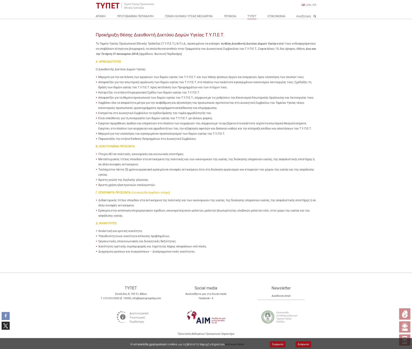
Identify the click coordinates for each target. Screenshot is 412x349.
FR (314, 5)
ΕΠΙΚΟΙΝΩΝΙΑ (276, 16)
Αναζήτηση (305, 16)
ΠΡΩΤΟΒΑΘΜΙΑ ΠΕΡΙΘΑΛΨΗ (135, 16)
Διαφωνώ (303, 344)
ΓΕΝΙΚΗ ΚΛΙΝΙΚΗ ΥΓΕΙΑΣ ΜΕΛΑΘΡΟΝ (189, 16)
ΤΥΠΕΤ (251, 16)
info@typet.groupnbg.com (146, 298)
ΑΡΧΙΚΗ (101, 16)
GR (303, 5)
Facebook (204, 298)
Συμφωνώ (277, 344)
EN (309, 5)
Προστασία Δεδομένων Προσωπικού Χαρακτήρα (206, 333)
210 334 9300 (111, 298)
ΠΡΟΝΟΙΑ (230, 16)
